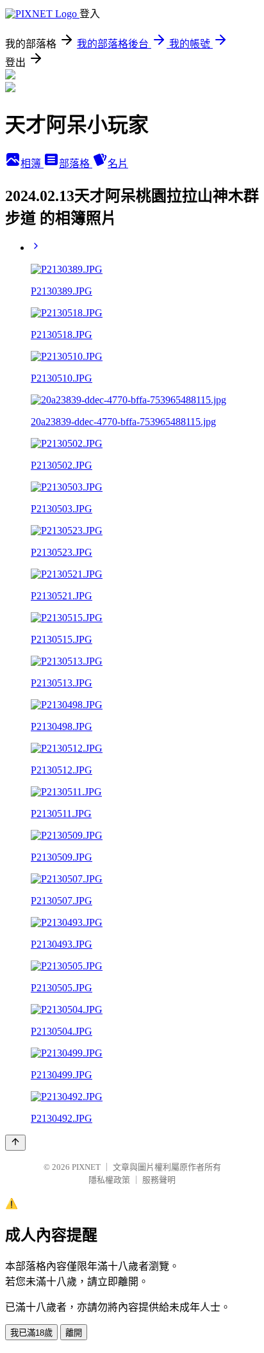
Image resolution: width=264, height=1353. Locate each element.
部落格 (75, 163)
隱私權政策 (109, 1180)
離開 (73, 1333)
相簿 (32, 163)
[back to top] (15, 1143)
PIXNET (86, 1167)
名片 (118, 163)
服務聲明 (159, 1180)
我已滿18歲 (31, 1333)
